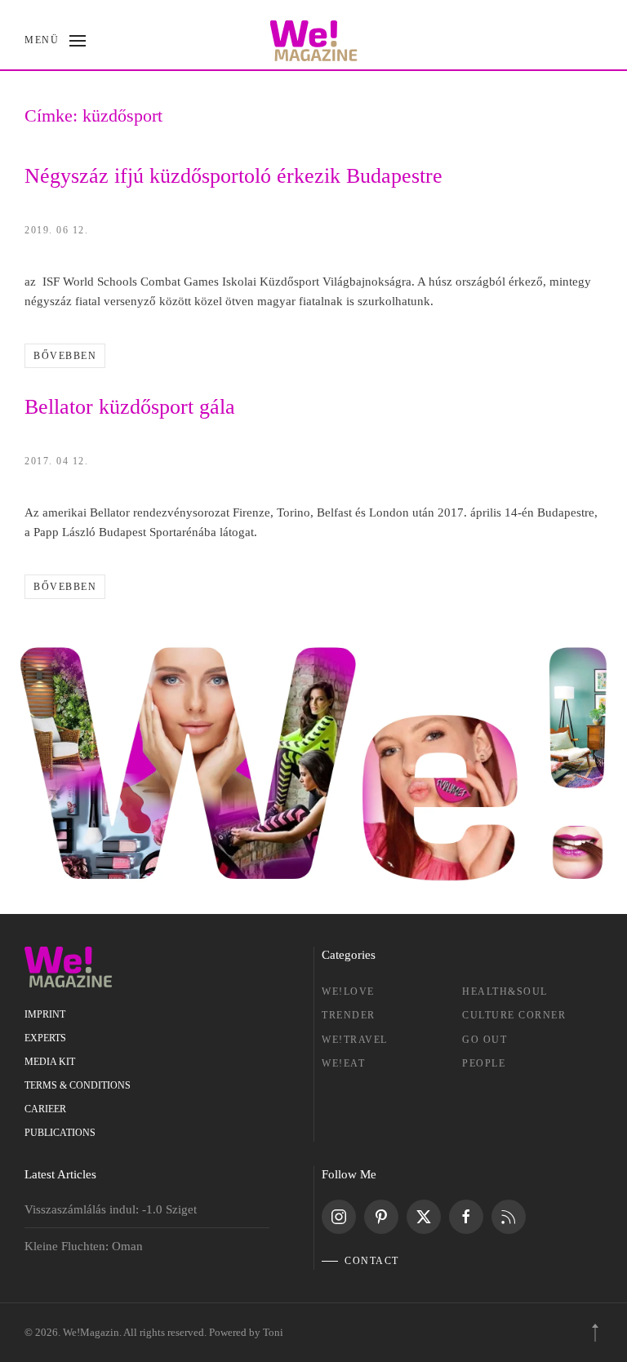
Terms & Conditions (77, 1085)
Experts (45, 1038)
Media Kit (49, 1061)
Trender (349, 1015)
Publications (60, 1132)
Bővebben (64, 356)
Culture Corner (514, 1015)
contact (372, 1261)
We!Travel (355, 1039)
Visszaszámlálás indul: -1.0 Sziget (110, 1209)
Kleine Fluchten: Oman (83, 1246)
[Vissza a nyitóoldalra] (314, 40)
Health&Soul (505, 991)
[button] (55, 40)
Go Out (484, 1039)
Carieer (45, 1109)
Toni (273, 1332)
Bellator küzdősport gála (129, 407)
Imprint (44, 1014)
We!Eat (343, 1063)
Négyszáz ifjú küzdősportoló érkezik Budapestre (233, 176)
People (483, 1063)
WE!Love (348, 991)
